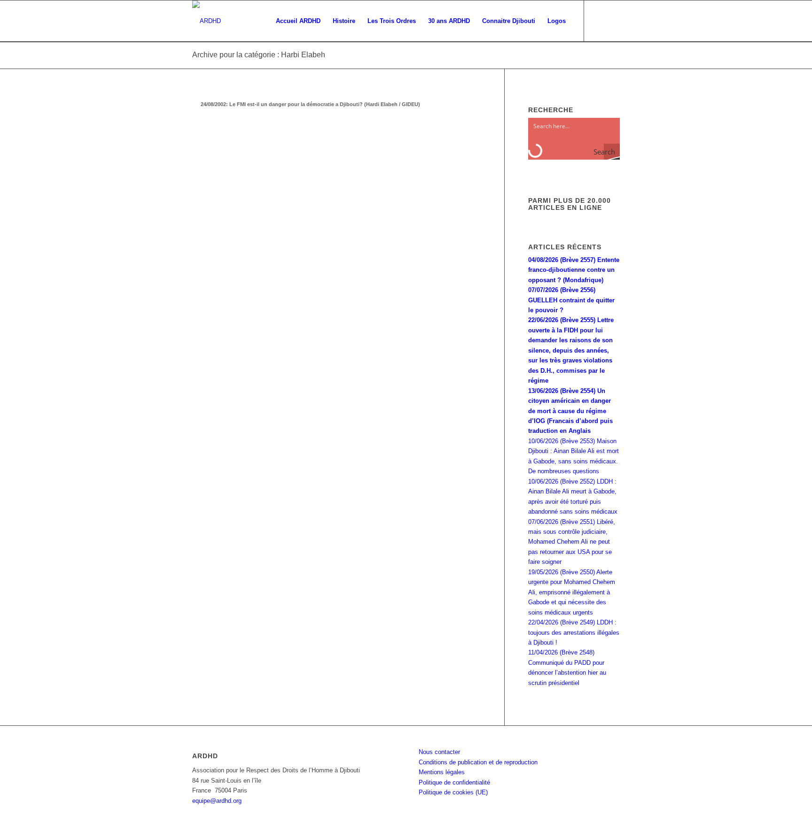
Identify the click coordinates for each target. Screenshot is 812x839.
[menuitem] (298, 21)
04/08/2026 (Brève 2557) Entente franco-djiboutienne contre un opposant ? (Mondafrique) (573, 270)
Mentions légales (442, 772)
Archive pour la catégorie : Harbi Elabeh (258, 55)
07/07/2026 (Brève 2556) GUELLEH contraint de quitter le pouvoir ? (571, 300)
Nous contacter (439, 751)
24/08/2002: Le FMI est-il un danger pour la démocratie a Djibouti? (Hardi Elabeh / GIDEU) (310, 104)
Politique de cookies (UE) (453, 792)
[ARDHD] (206, 21)
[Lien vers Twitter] (613, 21)
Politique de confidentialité (454, 782)
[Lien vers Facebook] (599, 21)
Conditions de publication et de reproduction (478, 762)
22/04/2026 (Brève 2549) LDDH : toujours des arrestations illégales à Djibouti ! (573, 632)
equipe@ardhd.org (217, 800)
